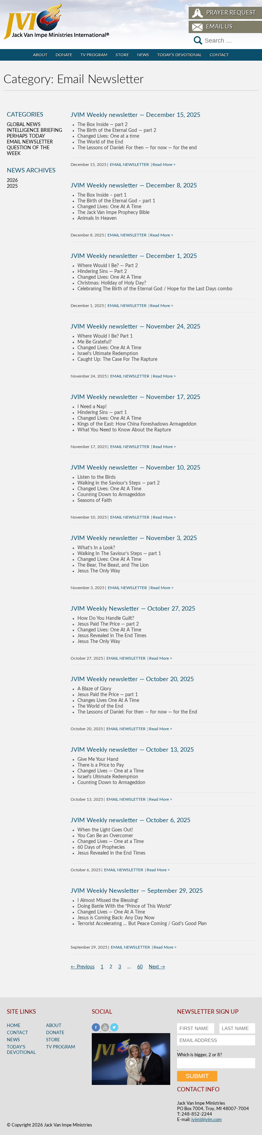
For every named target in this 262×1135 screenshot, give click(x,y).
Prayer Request (231, 13)
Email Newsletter (129, 165)
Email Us (219, 27)
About (40, 55)
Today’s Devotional (179, 55)
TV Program (94, 55)
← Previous (82, 967)
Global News (24, 124)
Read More (162, 165)
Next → (157, 967)
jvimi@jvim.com (206, 1120)
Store (122, 55)
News (143, 55)
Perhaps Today (26, 136)
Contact (219, 55)
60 (140, 967)
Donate (64, 55)
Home (13, 1026)
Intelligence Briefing (34, 130)
